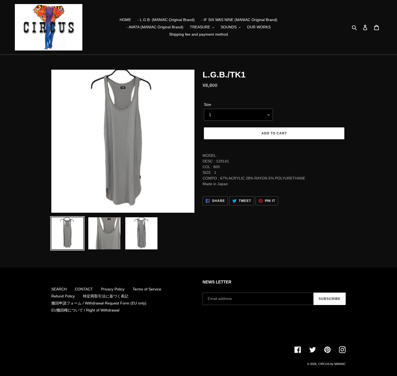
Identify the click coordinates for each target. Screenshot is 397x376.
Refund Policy (63, 296)
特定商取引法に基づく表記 (105, 296)
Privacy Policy (113, 289)
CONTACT (84, 289)
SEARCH (59, 289)
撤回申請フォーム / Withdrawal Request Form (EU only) (98, 303)
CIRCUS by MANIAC (332, 363)
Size (207, 104)
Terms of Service (147, 289)
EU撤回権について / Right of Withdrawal (85, 310)
